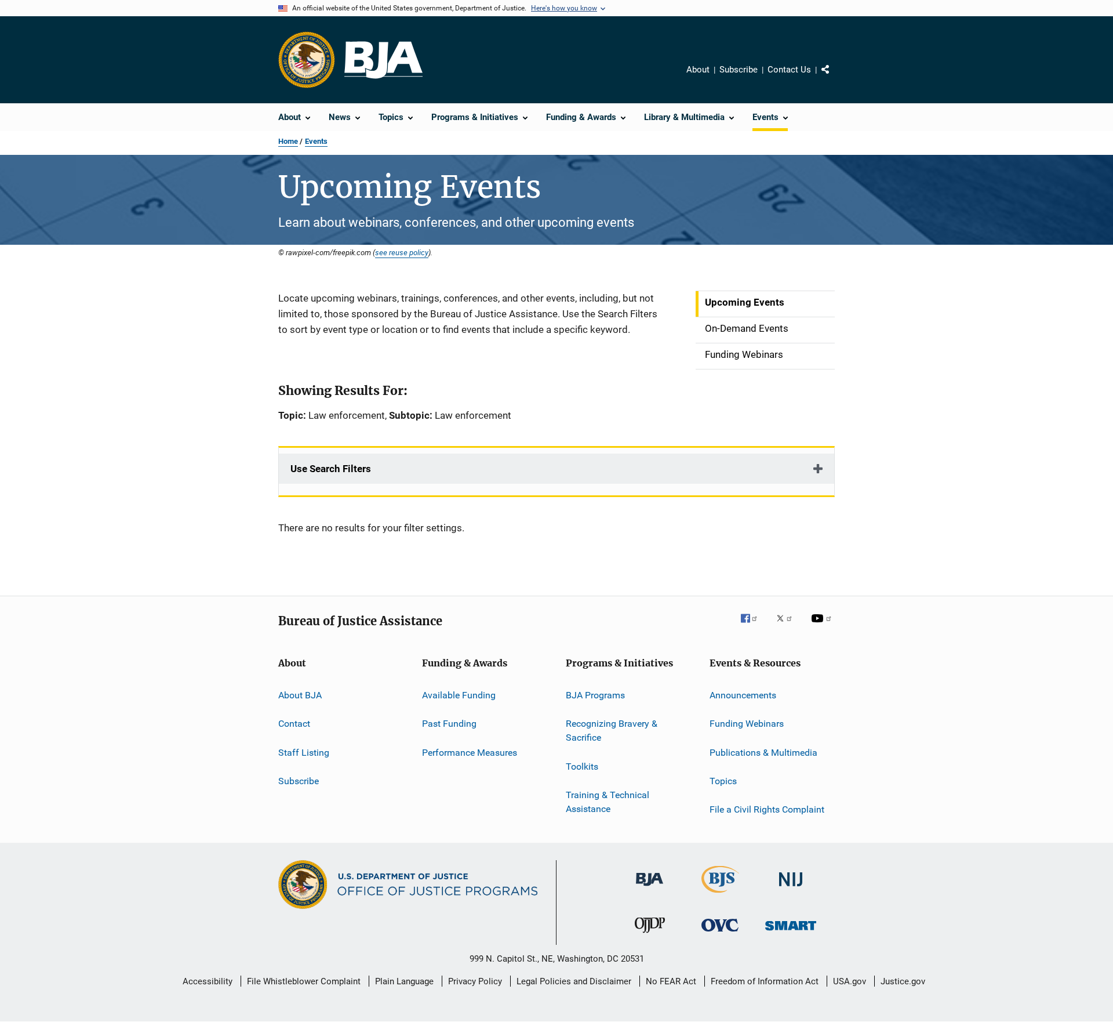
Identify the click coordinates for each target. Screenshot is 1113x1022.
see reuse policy (401, 252)
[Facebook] (753, 626)
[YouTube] (823, 626)
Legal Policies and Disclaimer (574, 981)
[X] (788, 626)
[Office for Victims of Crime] (720, 933)
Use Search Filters (330, 468)
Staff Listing (303, 752)
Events (316, 141)
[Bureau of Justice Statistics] (720, 895)
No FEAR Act (671, 981)
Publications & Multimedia (763, 752)
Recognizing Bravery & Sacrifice (611, 730)
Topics (723, 781)
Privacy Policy (475, 981)
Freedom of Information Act (765, 981)
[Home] (383, 60)
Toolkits (582, 765)
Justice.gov (903, 981)
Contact (294, 723)
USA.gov (849, 981)
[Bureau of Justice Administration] (649, 888)
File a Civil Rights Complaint (767, 809)
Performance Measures (469, 752)
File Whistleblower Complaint (304, 981)
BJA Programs (595, 695)
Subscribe (738, 69)
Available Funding (459, 695)
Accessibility (207, 981)
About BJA (300, 695)
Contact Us (789, 69)
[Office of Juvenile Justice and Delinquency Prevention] (650, 935)
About (698, 69)
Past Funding (449, 723)
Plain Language (404, 981)
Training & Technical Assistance (607, 801)
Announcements (743, 695)
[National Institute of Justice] (790, 888)
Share (834, 77)
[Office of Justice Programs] (306, 59)
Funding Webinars (747, 723)
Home (288, 141)
